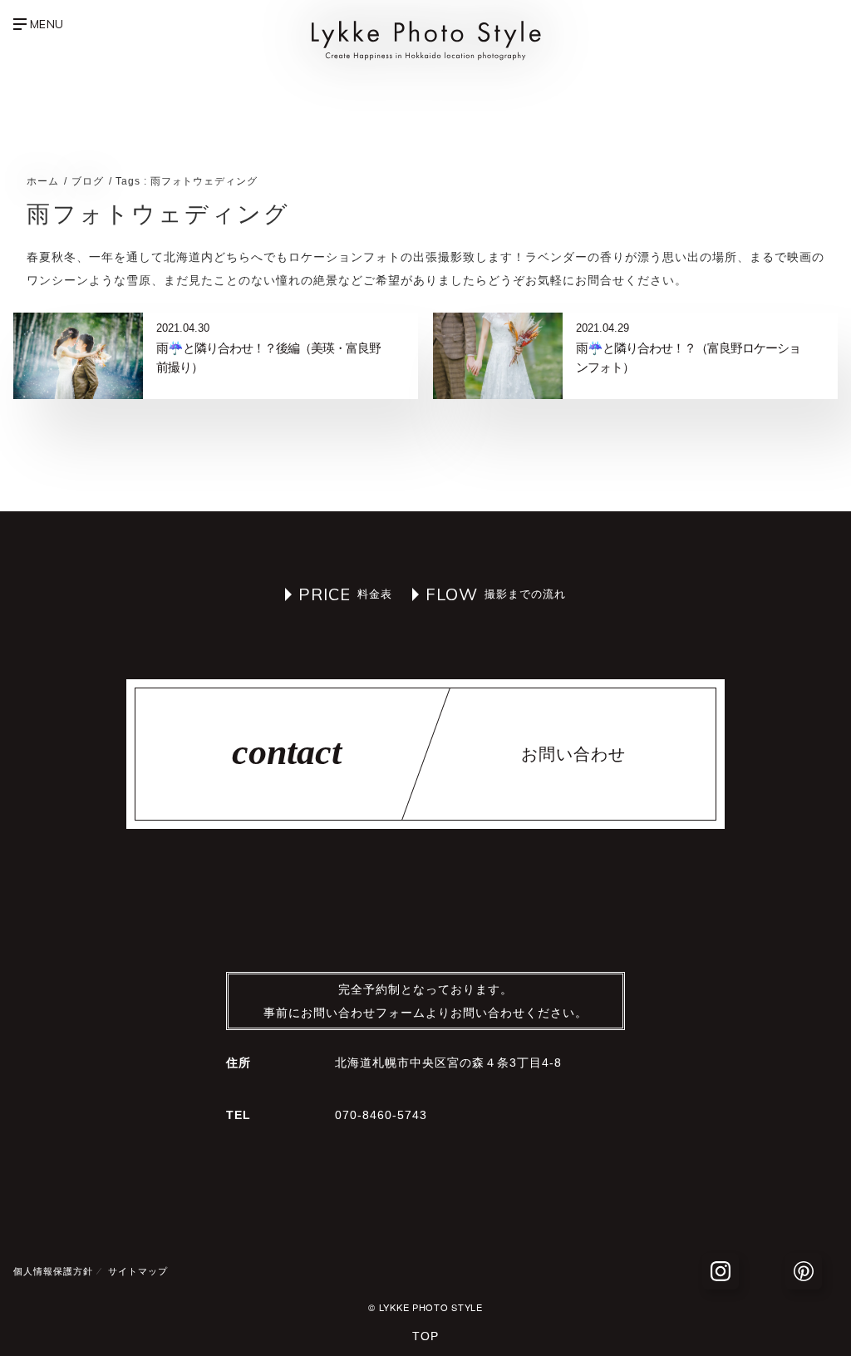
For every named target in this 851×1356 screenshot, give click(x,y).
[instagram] (720, 1271)
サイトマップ (138, 1271)
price (324, 594)
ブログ (87, 181)
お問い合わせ (573, 754)
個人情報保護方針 (53, 1271)
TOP (425, 1336)
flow (452, 594)
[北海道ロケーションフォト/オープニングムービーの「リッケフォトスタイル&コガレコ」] (425, 56)
